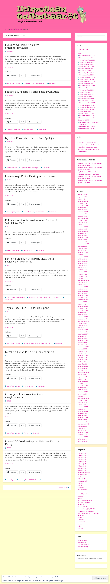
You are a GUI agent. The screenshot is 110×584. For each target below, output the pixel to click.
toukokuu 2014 (83, 411)
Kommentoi (52, 83)
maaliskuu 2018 (83, 315)
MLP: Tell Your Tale (84, 502)
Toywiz (30, 386)
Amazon (31, 297)
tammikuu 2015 (83, 394)
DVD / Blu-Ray (82, 479)
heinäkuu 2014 (83, 407)
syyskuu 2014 (82, 403)
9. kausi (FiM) (82, 470)
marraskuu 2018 (83, 300)
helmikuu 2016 (83, 366)
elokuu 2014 (82, 405)
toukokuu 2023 (83, 231)
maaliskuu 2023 (83, 235)
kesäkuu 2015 (82, 383)
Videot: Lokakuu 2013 (86, 75)
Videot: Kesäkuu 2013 (86, 66)
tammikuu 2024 (83, 214)
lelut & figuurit (11, 83)
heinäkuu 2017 (83, 330)
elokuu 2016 (82, 353)
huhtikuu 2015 (82, 387)
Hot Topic (31, 83)
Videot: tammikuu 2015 (87, 103)
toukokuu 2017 (83, 334)
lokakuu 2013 (82, 426)
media (80, 498)
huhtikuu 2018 (82, 312)
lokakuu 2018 (82, 302)
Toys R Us (47, 344)
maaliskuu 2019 (83, 293)
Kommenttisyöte (83, 544)
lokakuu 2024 (82, 195)
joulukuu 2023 (82, 216)
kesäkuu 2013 (82, 435)
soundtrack (81, 522)
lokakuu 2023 (82, 220)
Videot (80, 53)
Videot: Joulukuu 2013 (86, 79)
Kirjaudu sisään (83, 540)
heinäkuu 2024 (83, 201)
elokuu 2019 (82, 285)
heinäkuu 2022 (83, 252)
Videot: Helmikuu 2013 (86, 58)
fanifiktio (81, 487)
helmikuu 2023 (83, 238)
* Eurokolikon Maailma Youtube (87, 143)
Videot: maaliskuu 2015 (87, 107)
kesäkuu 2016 (82, 357)
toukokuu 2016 (83, 360)
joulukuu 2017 (82, 319)
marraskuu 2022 (83, 244)
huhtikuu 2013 (82, 439)
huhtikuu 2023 (82, 233)
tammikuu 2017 (83, 343)
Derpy (36, 297)
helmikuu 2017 (83, 340)
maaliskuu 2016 (83, 364)
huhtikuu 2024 (82, 208)
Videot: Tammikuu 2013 (87, 56)
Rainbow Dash (47, 297)
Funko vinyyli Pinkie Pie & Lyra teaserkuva (30, 176)
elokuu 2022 (82, 250)
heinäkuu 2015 (83, 381)
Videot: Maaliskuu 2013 (87, 60)
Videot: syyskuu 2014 (86, 96)
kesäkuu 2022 (82, 255)
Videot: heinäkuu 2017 (86, 118)
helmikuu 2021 (83, 272)
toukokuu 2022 (83, 257)
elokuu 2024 (82, 199)
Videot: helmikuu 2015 (86, 105)
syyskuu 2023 (82, 222)
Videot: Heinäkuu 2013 (86, 69)
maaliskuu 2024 (83, 210)
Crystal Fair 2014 (83, 120)
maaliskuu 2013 (83, 441)
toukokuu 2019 (83, 291)
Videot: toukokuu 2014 (86, 88)
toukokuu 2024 (83, 205)
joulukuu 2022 (82, 242)
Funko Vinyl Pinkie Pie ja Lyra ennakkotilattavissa (22, 46)
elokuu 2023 (82, 225)
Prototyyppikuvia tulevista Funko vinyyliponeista (24, 396)
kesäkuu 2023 (82, 229)
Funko (26, 83)
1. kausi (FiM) (82, 453)
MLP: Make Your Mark (85, 500)
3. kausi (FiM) (11, 250)
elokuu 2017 (82, 327)
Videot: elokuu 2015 (85, 111)
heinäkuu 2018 (83, 306)
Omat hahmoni (83, 49)
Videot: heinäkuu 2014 (86, 92)
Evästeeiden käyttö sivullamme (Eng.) (51, 581)
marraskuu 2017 (83, 321)
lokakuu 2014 (82, 400)
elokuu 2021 (82, 268)
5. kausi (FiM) (82, 462)
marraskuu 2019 (83, 280)
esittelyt (9, 297)
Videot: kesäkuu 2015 (86, 109)
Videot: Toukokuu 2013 (87, 64)
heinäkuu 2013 (83, 433)
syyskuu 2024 (82, 197)
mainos (80, 496)
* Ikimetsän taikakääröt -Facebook (88, 145)
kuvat (79, 492)
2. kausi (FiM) (82, 455)
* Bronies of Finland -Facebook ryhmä (89, 149)
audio (80, 477)
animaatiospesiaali (84, 472)
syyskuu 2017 (82, 325)
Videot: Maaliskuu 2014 (87, 86)
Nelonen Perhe (28, 130)
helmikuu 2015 (83, 392)
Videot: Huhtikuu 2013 (86, 62)
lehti (32, 168)
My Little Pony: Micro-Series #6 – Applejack (30, 138)
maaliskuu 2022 (83, 261)
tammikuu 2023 (83, 240)
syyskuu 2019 (82, 282)
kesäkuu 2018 (82, 308)
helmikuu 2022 (83, 263)
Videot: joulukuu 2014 (86, 101)
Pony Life (81, 517)
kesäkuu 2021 (82, 270)
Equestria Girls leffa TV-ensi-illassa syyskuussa (32, 91)
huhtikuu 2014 (82, 413)
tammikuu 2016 (83, 368)
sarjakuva (10, 168)
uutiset (18, 83)
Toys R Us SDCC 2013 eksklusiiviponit (27, 308)
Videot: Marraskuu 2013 (87, 77)
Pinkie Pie (41, 83)
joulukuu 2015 (82, 370)
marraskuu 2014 (83, 398)
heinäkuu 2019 (83, 287)
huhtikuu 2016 (82, 362)
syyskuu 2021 (82, 265)
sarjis (36, 168)
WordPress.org (83, 547)
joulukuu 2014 (82, 396)
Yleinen (80, 528)
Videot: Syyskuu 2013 (86, 73)
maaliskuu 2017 (83, 338)
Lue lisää (14, 67)
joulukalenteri (82, 490)
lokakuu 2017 (82, 323)
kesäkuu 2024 (82, 203)
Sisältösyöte (82, 542)
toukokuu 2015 (83, 385)
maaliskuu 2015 (83, 390)
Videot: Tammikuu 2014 (87, 81)
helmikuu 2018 (83, 317)
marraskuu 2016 (83, 347)
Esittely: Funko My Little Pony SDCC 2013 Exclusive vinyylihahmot (29, 260)
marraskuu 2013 (83, 424)
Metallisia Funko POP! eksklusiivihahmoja (29, 352)
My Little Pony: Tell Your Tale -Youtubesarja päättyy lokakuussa (89, 173)
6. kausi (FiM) (82, 464)
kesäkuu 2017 (82, 332)
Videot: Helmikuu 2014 (86, 83)
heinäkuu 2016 (83, 355)
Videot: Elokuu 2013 (85, 71)
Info (79, 51)
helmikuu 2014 (83, 417)
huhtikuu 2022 (82, 259)
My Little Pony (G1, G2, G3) (86, 509)
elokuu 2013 (82, 430)
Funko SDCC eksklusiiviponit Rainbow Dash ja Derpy (32, 443)
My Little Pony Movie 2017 (86, 511)
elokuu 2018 (82, 304)
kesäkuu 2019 (82, 289)
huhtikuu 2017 (82, 336)
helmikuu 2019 (83, 295)
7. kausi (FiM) (82, 466)
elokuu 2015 (82, 379)
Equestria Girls (11, 130)
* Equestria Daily (82, 151)
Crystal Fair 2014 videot (87, 126)
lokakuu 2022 (82, 246)
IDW (29, 168)
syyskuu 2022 (82, 248)
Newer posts (63, 487)
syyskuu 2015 (82, 377)
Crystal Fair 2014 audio (87, 129)
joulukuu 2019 (82, 278)
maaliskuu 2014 (83, 415)
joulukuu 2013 (82, 422)
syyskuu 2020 (82, 274)
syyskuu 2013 (82, 428)
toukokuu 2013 (83, 437)
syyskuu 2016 (82, 351)
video (23, 297)
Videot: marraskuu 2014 (87, 99)
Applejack (24, 168)
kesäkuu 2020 (82, 276)
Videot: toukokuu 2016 (86, 116)
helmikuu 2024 (83, 212)
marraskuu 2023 (83, 218)
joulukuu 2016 (82, 345)
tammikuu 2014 (83, 420)
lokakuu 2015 (82, 375)
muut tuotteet (82, 507)
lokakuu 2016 (82, 349)
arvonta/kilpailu (83, 475)
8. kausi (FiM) (82, 468)
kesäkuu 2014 (82, 409)
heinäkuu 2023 (83, 227)
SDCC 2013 (56, 297)
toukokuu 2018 (83, 310)
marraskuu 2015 (83, 373)
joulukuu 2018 (82, 298)
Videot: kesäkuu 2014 (86, 90)
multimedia (81, 505)
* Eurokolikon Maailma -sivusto (87, 147)
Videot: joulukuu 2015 (86, 113)
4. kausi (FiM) (82, 459)
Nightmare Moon (29, 344)
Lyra (36, 83)
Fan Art (80, 485)
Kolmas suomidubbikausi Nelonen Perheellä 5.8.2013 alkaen (31, 221)
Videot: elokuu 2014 (85, 94)
